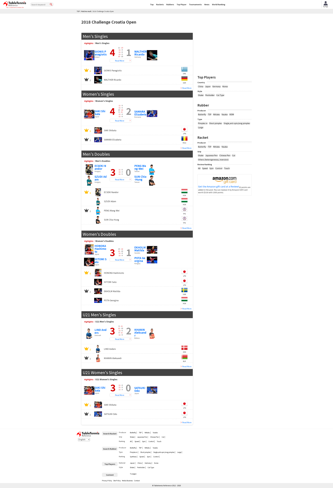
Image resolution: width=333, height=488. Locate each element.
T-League (133, 474)
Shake (200, 95)
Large (200, 127)
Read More (119, 60)
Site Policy (117, 480)
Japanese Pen (211, 155)
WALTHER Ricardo (140, 53)
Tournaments (195, 4)
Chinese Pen (224, 155)
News (206, 4)
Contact (137, 480)
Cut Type (220, 95)
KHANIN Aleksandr (140, 332)
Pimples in (202, 123)
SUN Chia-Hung (140, 178)
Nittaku (216, 114)
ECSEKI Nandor (100, 167)
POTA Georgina (139, 259)
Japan (207, 86)
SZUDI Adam (101, 178)
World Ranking (218, 4)
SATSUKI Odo (139, 389)
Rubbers (170, 4)
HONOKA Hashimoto (100, 248)
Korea (225, 86)
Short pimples (215, 123)
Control (218, 168)
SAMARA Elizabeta (140, 113)
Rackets (160, 4)
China (200, 86)
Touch (227, 168)
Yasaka (225, 114)
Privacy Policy (107, 480)
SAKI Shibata (100, 112)
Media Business (127, 480)
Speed (205, 168)
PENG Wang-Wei (140, 167)
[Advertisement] (224, 51)
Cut (233, 155)
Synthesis (133, 456)
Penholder (209, 95)
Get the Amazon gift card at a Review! (218, 186)
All (199, 168)
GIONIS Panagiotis (101, 53)
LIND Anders (101, 331)
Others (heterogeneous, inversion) (213, 159)
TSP (209, 114)
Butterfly (202, 114)
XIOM (231, 114)
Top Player (181, 4)
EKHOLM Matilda (140, 248)
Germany (216, 86)
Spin (211, 168)
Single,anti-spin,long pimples (237, 123)
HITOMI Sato (101, 260)
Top (152, 4)
